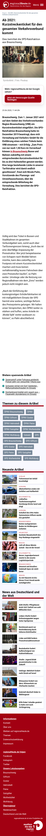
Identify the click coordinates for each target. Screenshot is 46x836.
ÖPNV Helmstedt (11, 423)
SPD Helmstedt (26, 447)
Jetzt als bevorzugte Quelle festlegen (20, 98)
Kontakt (6, 723)
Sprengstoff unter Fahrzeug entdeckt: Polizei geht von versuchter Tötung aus (22, 380)
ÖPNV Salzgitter (11, 429)
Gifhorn (6, 777)
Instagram (7, 760)
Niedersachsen (9, 810)
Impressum (8, 743)
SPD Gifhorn (31, 441)
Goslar (6, 781)
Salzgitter (7, 793)
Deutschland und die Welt (14, 814)
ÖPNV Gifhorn (10, 417)
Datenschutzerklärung (13, 739)
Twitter (6, 764)
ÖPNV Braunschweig (13, 412)
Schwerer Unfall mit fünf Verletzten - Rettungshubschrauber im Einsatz (21, 387)
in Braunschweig (18, 151)
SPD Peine (9, 452)
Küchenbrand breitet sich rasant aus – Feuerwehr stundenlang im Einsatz (22, 393)
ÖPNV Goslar (27, 417)
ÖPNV (30, 412)
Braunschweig (9, 772)
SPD (37, 435)
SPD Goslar (9, 447)
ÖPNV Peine (29, 423)
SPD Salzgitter (24, 452)
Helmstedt (7, 785)
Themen (7, 735)
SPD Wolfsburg (31, 458)
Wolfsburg (8, 801)
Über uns (7, 727)
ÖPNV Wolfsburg (11, 435)
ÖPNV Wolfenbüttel (31, 429)
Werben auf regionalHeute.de (16, 731)
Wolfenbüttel (9, 797)
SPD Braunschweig (12, 441)
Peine (5, 789)
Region (4, 13)
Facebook (7, 756)
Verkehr (27, 435)
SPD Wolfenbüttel (12, 458)
